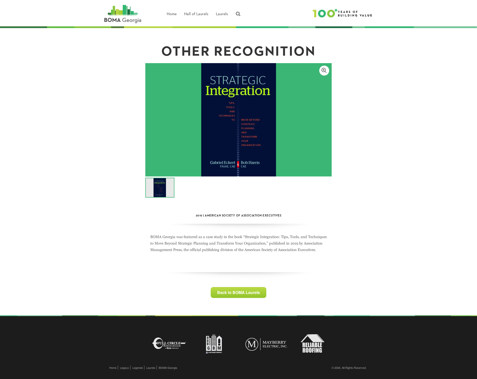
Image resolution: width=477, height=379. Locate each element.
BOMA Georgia (168, 368)
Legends (137, 368)
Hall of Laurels (196, 14)
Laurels (222, 14)
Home (172, 14)
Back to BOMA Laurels (238, 292)
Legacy (124, 368)
